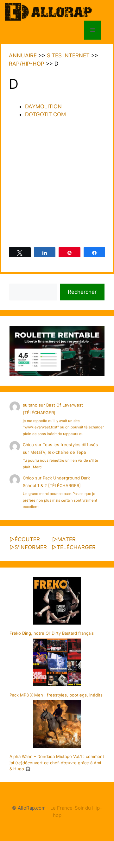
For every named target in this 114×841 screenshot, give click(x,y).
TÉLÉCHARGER (76, 547)
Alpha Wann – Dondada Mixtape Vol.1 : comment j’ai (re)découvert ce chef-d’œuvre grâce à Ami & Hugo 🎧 (57, 762)
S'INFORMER (31, 547)
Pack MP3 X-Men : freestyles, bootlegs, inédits (56, 694)
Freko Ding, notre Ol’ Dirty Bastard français (52, 633)
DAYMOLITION (43, 106)
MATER (66, 539)
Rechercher (82, 292)
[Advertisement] (57, 184)
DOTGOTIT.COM (45, 114)
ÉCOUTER (27, 539)
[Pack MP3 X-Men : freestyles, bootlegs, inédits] (57, 663)
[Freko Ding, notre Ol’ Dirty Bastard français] (57, 601)
